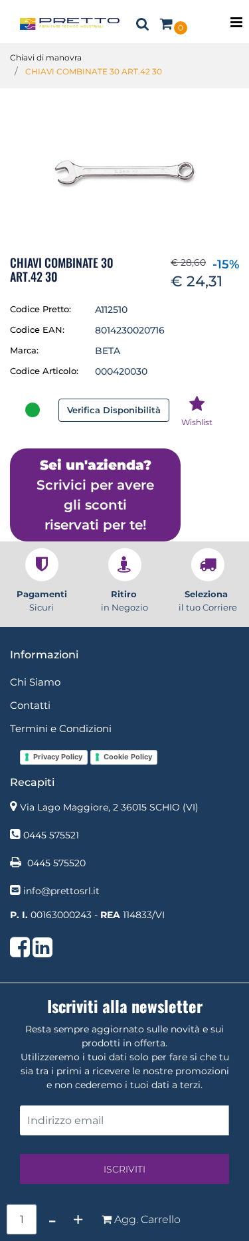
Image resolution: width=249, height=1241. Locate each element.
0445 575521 (51, 835)
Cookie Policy (128, 756)
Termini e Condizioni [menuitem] (61, 728)
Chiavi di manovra (46, 57)
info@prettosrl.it (61, 891)
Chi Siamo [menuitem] (35, 682)
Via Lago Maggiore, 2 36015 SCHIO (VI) (109, 807)
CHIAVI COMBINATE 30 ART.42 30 (93, 71)
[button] (124, 173)
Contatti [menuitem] (30, 705)
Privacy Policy (57, 756)
